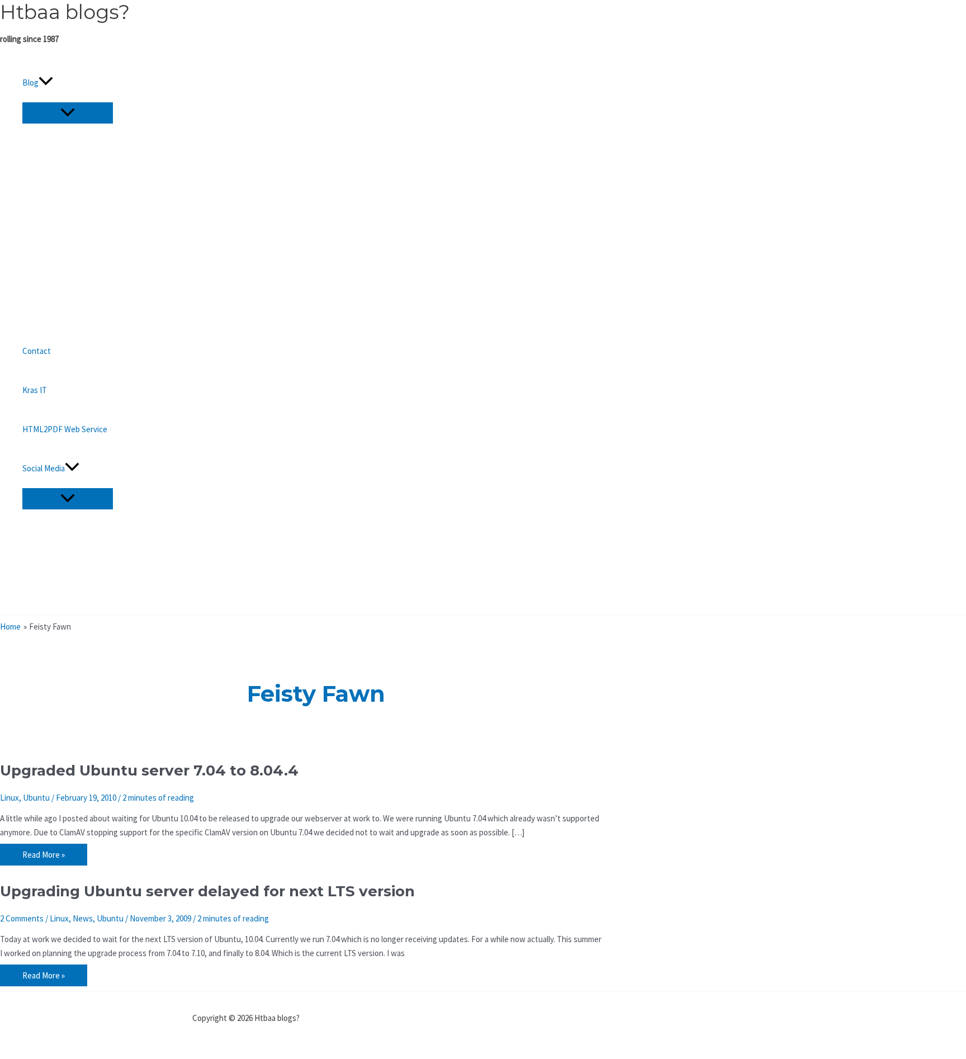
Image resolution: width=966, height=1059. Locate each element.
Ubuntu (36, 797)
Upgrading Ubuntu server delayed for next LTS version (207, 891)
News (83, 918)
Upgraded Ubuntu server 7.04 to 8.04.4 (149, 770)
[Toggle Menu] (67, 113)
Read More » (43, 856)
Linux (9, 797)
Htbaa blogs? (65, 12)
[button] (46, 82)
